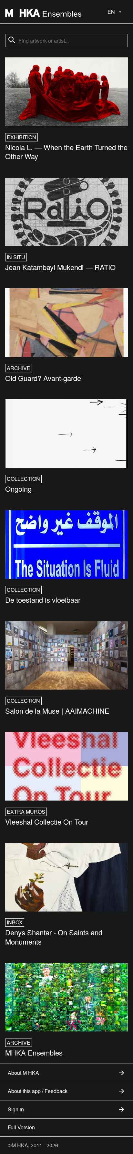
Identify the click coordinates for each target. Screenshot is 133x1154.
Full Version (21, 1127)
